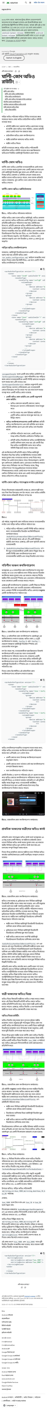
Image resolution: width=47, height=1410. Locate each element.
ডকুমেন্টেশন (6, 9)
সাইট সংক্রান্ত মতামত (19, 1401)
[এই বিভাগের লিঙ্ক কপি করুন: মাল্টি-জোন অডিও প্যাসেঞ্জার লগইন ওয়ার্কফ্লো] (4, 485)
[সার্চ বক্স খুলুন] (26, 2)
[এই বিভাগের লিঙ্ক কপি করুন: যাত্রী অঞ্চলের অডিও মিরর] (33, 994)
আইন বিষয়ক (28, 1397)
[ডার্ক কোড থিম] (41, 269)
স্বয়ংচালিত (16, 67)
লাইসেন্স (37, 1397)
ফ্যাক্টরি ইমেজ (6, 1329)
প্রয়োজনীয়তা (6, 1318)
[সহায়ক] (15, 71)
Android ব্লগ (6, 1349)
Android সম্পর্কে (7, 1397)
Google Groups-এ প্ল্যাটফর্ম (11, 1356)
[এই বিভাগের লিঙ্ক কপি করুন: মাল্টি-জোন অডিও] (24, 162)
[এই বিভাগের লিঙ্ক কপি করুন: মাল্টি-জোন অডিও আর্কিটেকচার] (34, 189)
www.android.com (8, 1379)
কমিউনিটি (18, 1397)
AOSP (3, 67)
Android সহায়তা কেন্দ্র (9, 1372)
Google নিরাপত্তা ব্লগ (8, 1352)
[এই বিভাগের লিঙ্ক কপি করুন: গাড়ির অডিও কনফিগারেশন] (29, 248)
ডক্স (9, 67)
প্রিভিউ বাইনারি (6, 1325)
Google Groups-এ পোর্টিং (10, 1363)
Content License (29, 1296)
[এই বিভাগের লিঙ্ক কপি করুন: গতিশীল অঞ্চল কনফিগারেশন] (37, 565)
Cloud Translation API (18, 54)
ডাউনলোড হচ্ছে (6, 1322)
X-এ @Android (7, 1342)
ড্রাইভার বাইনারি (6, 1332)
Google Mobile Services (10, 1382)
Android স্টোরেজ (7, 1315)
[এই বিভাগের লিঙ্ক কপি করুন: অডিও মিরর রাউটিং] (21, 1016)
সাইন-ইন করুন (39, 3)
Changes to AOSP (13, 41)
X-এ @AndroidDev (8, 1345)
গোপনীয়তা (6, 1401)
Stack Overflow (7, 1386)
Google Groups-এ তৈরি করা (11, 1359)
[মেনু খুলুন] (3, 2)
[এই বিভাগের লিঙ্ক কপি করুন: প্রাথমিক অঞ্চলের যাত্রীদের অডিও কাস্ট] (4, 832)
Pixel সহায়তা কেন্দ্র (7, 1375)
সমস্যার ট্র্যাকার (6, 1389)
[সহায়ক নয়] (19, 71)
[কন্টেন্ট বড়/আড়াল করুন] (18, 88)
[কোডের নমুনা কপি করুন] (44, 269)
